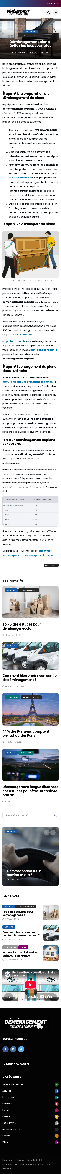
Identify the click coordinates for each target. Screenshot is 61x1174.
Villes (23, 947)
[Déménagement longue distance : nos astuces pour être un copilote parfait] (30, 765)
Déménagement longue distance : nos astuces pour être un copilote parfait (30, 791)
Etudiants (7, 1103)
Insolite (6, 1116)
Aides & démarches (13, 1084)
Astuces (30, 31)
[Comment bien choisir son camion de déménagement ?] (30, 656)
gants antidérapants (43, 350)
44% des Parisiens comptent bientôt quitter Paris (25, 733)
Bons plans (12, 697)
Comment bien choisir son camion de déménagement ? (30, 677)
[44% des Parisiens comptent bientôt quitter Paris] (30, 709)
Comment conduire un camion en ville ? (24, 873)
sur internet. (25, 334)
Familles (6, 1110)
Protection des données (31, 1164)
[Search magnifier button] (55, 815)
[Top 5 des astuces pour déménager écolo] (30, 602)
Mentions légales (10, 1164)
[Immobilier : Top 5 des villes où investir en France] (51, 953)
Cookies (49, 1164)
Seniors (6, 1135)
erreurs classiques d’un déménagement (28, 381)
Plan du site (7, 1168)
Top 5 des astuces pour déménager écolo (21, 626)
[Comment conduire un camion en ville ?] (30, 856)
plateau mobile (15, 341)
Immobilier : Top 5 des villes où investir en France (20, 954)
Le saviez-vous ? (30, 35)
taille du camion (19, 177)
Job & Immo (10, 947)
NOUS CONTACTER (17, 1064)
